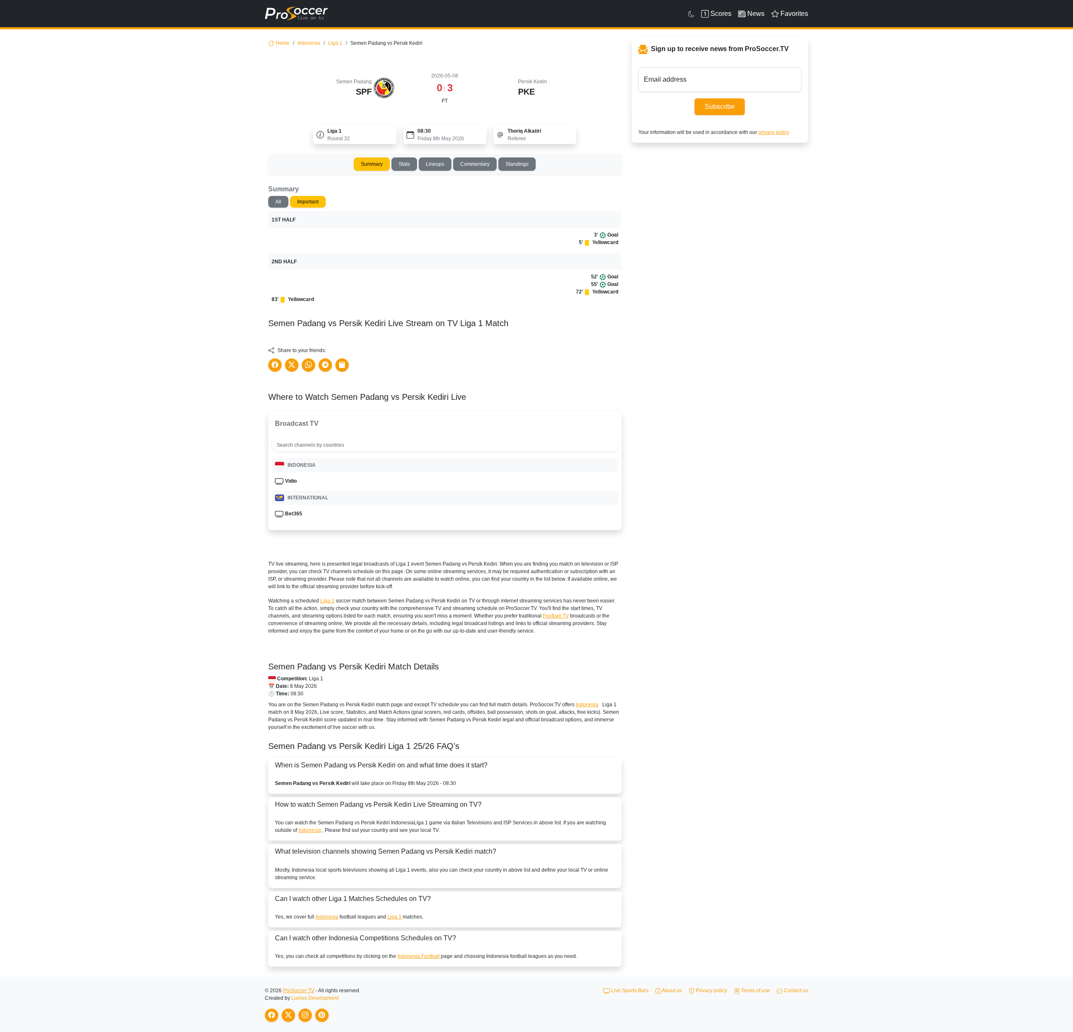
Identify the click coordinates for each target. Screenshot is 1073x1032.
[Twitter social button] (291, 365)
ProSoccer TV (298, 990)
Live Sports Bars (629, 990)
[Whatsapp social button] (308, 365)
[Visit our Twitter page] (288, 1015)
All (278, 202)
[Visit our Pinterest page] (322, 1015)
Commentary (475, 164)
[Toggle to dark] (691, 14)
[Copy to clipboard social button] (342, 365)
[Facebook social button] (275, 365)
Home (283, 43)
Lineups (435, 164)
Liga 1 (335, 43)
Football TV (556, 616)
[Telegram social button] (325, 365)
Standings (517, 164)
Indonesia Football (419, 956)
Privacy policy (711, 990)
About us (671, 990)
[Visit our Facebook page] (271, 1015)
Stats (404, 164)
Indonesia (309, 43)
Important (308, 202)
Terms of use (755, 990)
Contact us (795, 990)
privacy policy (773, 132)
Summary (372, 164)
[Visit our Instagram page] (305, 1015)
